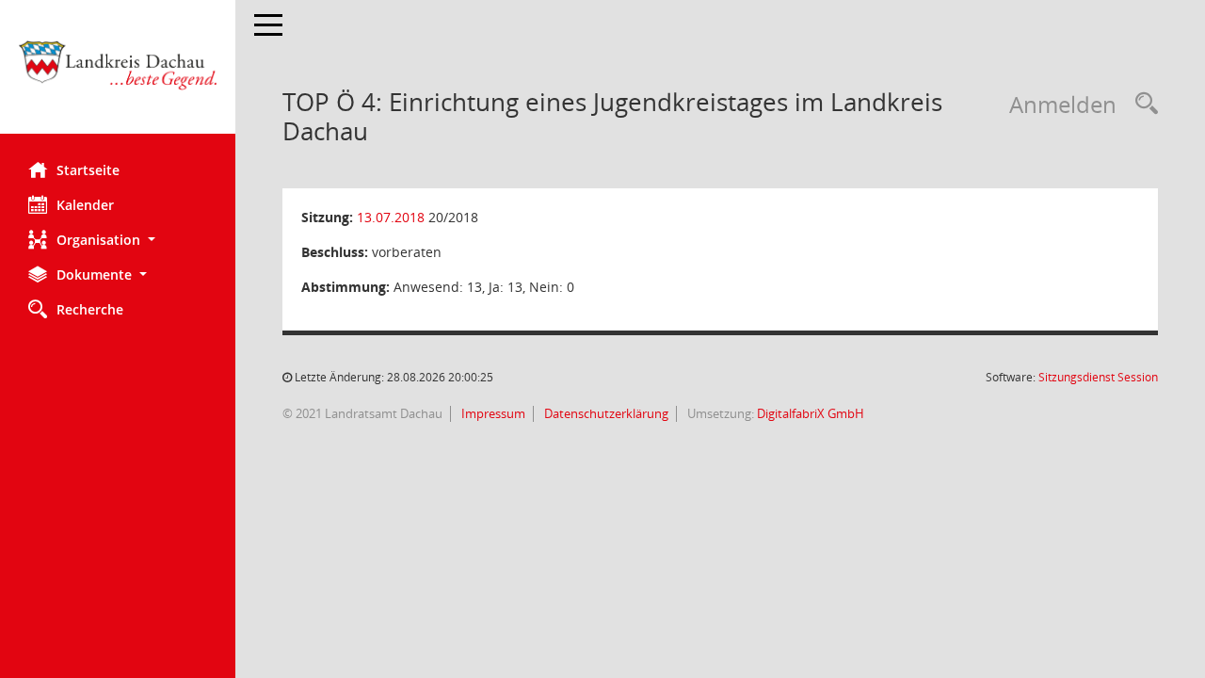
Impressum (491, 413)
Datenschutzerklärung (604, 413)
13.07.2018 (391, 217)
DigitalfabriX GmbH (810, 413)
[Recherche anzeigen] (1142, 104)
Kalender (85, 205)
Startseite (88, 170)
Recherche (89, 309)
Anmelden (1063, 104)
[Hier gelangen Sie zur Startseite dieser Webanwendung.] (117, 74)
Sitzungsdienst (1098, 377)
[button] (117, 239)
